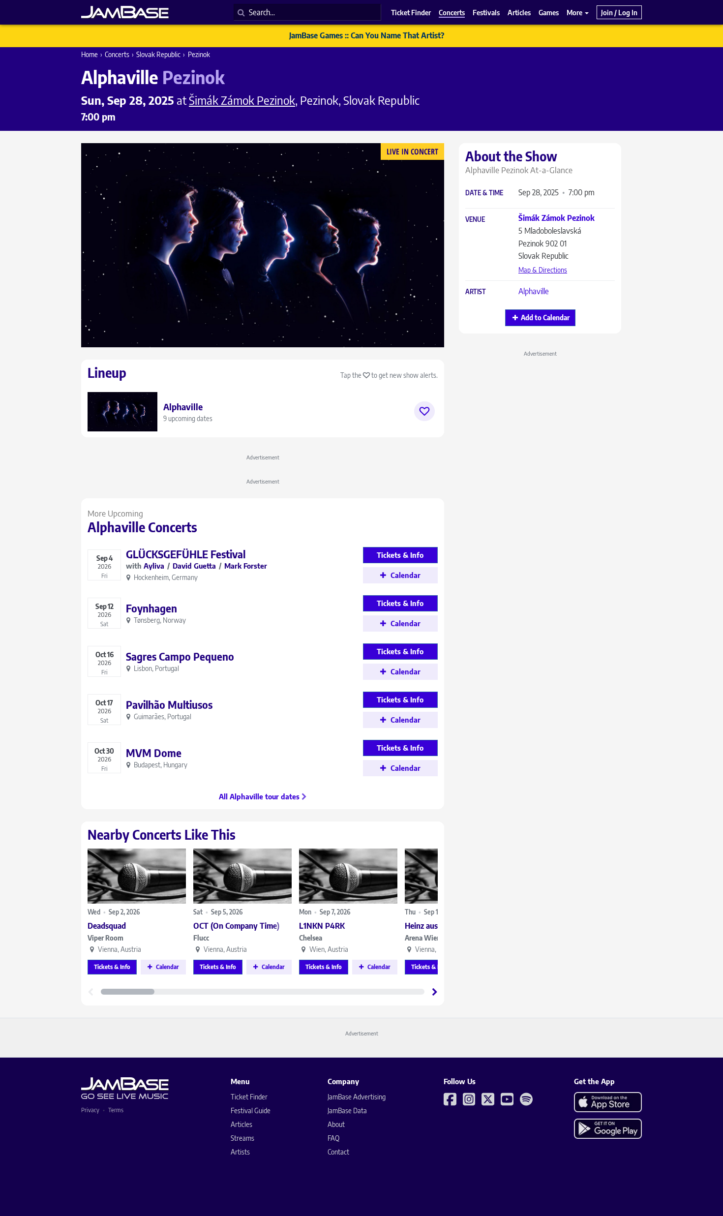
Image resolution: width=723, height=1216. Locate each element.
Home (89, 54)
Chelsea (310, 938)
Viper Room (105, 938)
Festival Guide (251, 1110)
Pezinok (199, 54)
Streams (242, 1138)
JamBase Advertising (357, 1097)
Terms (115, 1110)
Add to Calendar (545, 317)
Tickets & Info (112, 967)
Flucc (201, 938)
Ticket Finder (249, 1097)
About (336, 1124)
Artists (240, 1152)
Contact (338, 1152)
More (575, 12)
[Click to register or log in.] (424, 411)
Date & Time (484, 193)
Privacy (90, 1110)
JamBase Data (347, 1110)
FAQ (333, 1138)
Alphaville (533, 291)
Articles (241, 1124)
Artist (475, 292)
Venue (475, 219)
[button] (435, 991)
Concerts (117, 54)
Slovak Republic (158, 54)
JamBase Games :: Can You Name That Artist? (366, 35)
